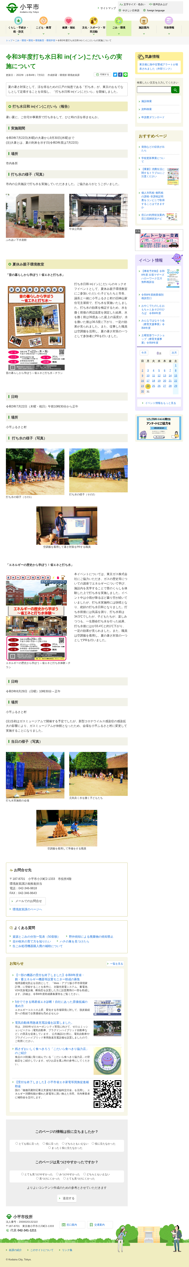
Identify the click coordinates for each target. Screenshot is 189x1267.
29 (175, 385)
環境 (30, 40)
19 (159, 380)
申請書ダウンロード (153, 117)
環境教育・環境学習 (45, 40)
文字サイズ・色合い (134, 4)
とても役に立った (29, 1143)
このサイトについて (42, 1250)
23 (142, 385)
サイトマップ (108, 8)
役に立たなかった (105, 1143)
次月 (174, 352)
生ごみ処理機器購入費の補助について (38, 946)
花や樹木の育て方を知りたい (32, 941)
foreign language (156, 10)
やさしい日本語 (131, 10)
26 (159, 385)
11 (153, 375)
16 (142, 380)
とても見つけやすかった (38, 1174)
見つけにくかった (49, 1178)
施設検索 (146, 101)
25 (153, 385)
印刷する (104, 74)
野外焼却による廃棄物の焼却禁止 (91, 936)
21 (170, 380)
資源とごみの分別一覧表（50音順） (36, 936)
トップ (9, 40)
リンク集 (67, 1250)
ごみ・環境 (20, 40)
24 (148, 385)
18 (153, 380)
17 (148, 380)
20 (164, 380)
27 (164, 385)
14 (170, 375)
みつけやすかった (69, 1174)
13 (164, 375)
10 (148, 375)
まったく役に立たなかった (67, 1147)
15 (175, 375)
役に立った (52, 1143)
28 (170, 385)
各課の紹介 (15, 1250)
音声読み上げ (160, 4)
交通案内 (99, 1224)
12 (159, 375)
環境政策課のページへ (27, 909)
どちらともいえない (76, 1143)
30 (142, 391)
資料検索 (146, 109)
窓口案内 (72, 1224)
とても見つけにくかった (80, 1178)
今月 (144, 352)
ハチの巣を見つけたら (74, 941)
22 (175, 380)
